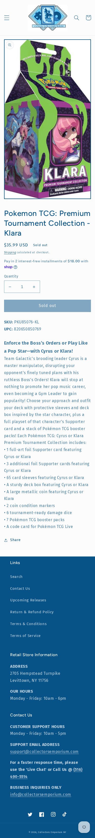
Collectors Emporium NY (52, 832)
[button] (6, 17)
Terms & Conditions (28, 624)
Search (16, 576)
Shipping (10, 252)
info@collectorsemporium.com (40, 794)
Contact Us (20, 588)
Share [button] (15, 540)
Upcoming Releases (28, 600)
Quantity (11, 276)
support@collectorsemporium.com (44, 751)
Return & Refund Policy (32, 612)
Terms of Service (25, 635)
